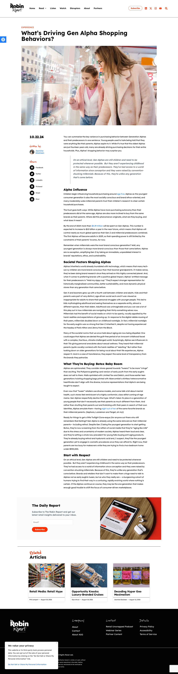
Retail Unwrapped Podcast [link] (119, 626)
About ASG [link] (77, 634)
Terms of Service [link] (148, 634)
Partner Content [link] (114, 634)
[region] (31, 655)
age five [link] (120, 194)
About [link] (75, 627)
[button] (45, 8)
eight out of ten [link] (109, 408)
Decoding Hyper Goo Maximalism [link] (127, 593)
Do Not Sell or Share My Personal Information (27, 664)
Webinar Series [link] (113, 630)
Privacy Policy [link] (147, 626)
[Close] (56, 642)
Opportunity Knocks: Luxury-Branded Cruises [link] (87, 593)
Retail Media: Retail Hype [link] (46, 591)
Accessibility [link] (146, 630)
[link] (3, 39)
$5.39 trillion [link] (97, 226)
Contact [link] (76, 630)
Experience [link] (27, 27)
